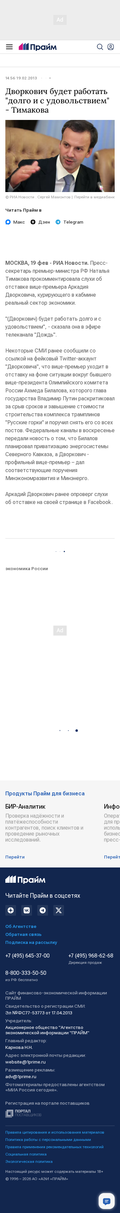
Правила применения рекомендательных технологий (54, 1147)
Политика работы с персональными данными (48, 1139)
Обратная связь (23, 934)
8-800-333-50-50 (25, 976)
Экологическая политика (29, 1161)
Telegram (73, 222)
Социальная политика (26, 1154)
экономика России (26, 568)
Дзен (44, 222)
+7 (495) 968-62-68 (90, 959)
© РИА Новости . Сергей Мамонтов (38, 197)
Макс (19, 222)
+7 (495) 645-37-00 (27, 956)
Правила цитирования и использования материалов (54, 1132)
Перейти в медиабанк (94, 197)
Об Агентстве (20, 926)
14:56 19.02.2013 (21, 78)
